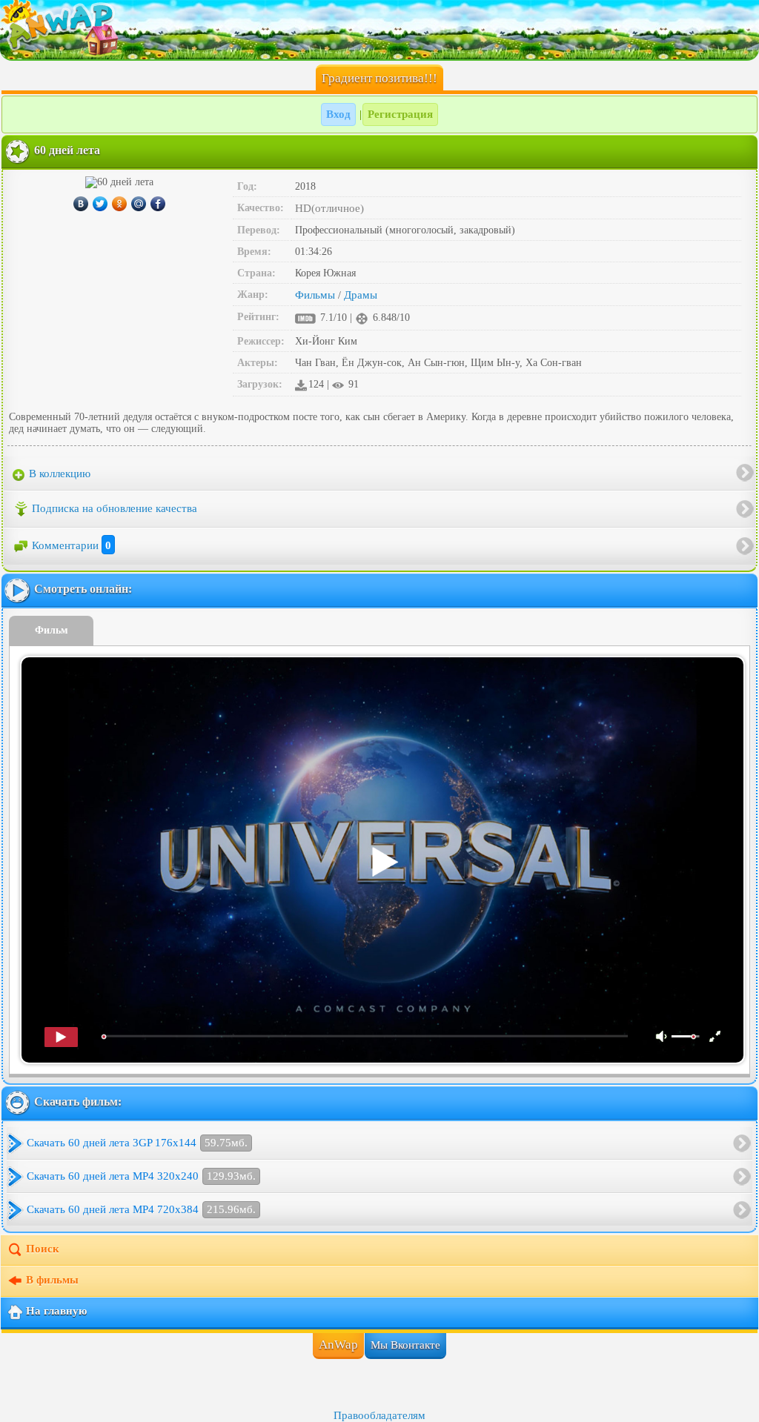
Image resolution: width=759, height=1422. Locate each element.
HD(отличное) (329, 208)
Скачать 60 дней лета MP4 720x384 (141, 1209)
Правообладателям (379, 1415)
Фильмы (315, 295)
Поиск (42, 1249)
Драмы (360, 295)
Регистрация (400, 114)
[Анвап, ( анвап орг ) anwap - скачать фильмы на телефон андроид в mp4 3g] (379, 29)
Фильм (51, 630)
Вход (338, 114)
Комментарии (71, 545)
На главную (56, 1312)
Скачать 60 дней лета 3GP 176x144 (137, 1143)
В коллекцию (58, 473)
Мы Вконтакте (405, 1345)
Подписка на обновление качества (114, 508)
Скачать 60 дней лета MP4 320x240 (141, 1176)
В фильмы (52, 1280)
